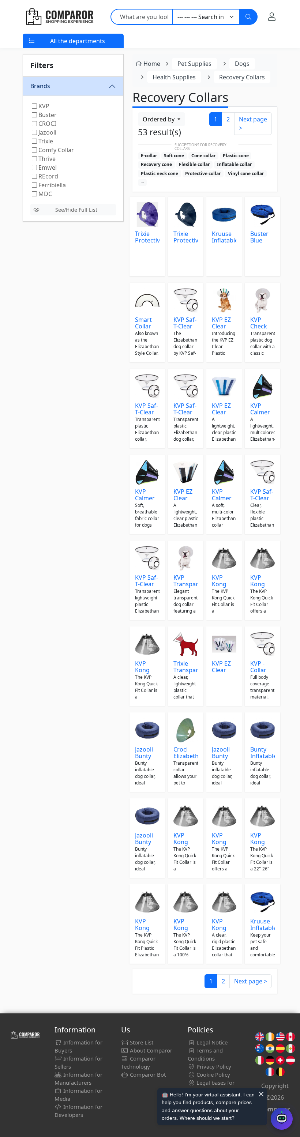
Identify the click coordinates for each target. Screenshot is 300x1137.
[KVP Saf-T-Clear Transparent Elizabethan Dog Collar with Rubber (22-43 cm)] (147, 558)
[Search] (248, 17)
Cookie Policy (212, 1074)
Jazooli (46, 132)
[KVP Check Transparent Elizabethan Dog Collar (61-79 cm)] (262, 300)
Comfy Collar (55, 150)
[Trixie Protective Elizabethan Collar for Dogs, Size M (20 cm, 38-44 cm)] (185, 214)
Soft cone (174, 156)
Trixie (45, 141)
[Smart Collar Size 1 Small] (147, 300)
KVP (43, 106)
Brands (40, 86)
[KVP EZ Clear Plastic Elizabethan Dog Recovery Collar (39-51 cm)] (224, 644)
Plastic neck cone (159, 173)
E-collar (149, 156)
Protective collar (203, 173)
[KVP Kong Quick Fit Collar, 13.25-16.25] (224, 816)
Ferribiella (51, 185)
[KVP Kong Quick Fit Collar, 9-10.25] (262, 558)
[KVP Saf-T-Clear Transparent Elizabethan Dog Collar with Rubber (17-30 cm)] (147, 386)
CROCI (46, 124)
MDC (44, 194)
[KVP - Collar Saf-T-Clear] (262, 644)
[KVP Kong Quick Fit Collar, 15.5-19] (185, 816)
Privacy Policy (213, 1066)
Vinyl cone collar (246, 173)
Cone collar (203, 156)
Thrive (46, 159)
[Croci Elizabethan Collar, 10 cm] (185, 730)
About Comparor (150, 1050)
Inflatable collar (234, 164)
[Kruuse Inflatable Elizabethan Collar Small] (262, 902)
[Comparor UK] (59, 17)
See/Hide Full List (76, 209)
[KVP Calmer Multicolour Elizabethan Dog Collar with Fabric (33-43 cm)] (262, 386)
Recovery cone (156, 164)
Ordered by (159, 119)
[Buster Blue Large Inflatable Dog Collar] (262, 214)
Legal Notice (211, 1042)
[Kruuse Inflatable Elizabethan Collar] (224, 214)
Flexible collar (194, 164)
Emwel (47, 167)
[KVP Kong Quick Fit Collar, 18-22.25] (224, 558)
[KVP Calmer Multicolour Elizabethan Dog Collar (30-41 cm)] (224, 472)
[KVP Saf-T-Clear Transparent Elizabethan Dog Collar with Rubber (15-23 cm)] (185, 386)
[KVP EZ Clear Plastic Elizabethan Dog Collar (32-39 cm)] (224, 300)
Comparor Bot (147, 1074)
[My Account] (271, 16)
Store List (140, 1042)
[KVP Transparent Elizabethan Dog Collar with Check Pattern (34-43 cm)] (185, 558)
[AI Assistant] (282, 1119)
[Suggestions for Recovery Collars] (142, 182)
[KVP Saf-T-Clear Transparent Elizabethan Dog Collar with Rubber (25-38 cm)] (262, 472)
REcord (47, 176)
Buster (47, 115)
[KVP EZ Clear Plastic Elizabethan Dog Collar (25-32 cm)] (224, 386)
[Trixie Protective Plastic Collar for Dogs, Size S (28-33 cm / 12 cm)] (147, 214)
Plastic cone (236, 156)
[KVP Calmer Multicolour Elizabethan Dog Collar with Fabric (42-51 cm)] (147, 472)
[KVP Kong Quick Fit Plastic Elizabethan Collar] (147, 644)
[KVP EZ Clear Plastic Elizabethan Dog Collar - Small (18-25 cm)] (185, 472)
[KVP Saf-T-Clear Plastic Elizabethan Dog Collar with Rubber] (185, 300)
